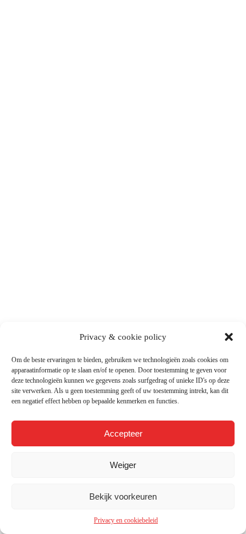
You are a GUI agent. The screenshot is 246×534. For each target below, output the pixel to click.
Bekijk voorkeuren (123, 496)
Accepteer (123, 433)
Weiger (123, 465)
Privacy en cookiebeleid (126, 520)
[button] (229, 337)
